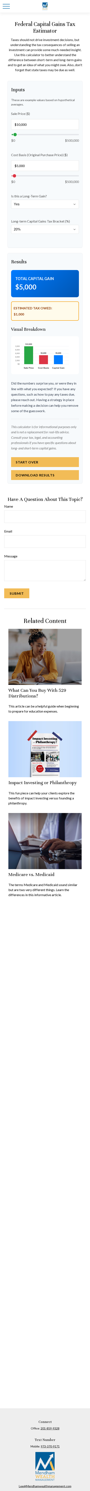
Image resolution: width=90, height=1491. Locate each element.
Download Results (35, 475)
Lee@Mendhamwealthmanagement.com (45, 1486)
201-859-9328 (50, 1428)
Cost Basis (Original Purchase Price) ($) (39, 155)
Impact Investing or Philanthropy (42, 782)
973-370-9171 (50, 1446)
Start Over (27, 462)
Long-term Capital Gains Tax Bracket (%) (40, 221)
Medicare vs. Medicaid (31, 874)
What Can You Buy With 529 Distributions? (37, 693)
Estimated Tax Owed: (33, 308)
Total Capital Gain (34, 278)
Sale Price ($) (20, 114)
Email (8, 531)
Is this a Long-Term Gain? (29, 196)
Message (10, 556)
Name (8, 506)
